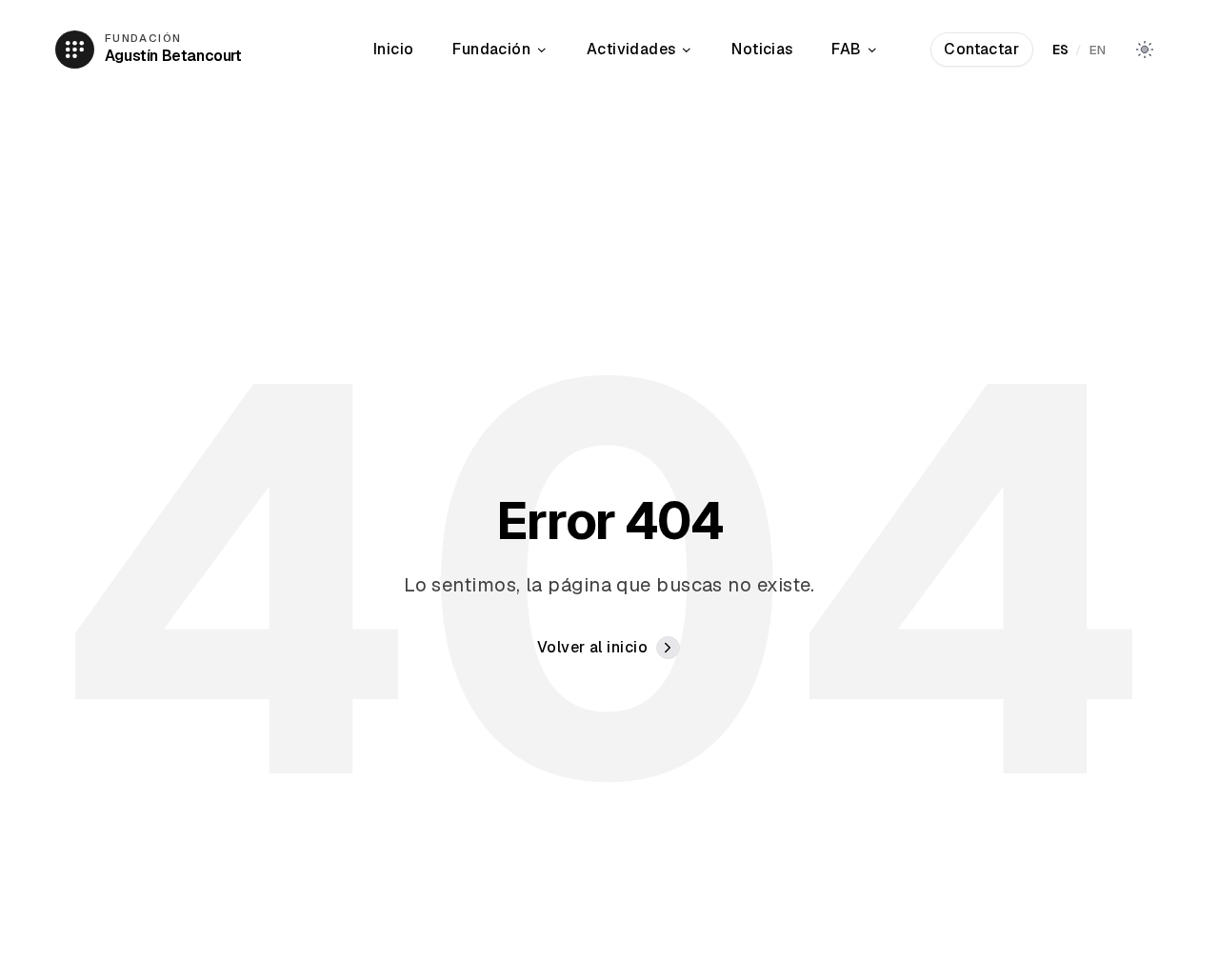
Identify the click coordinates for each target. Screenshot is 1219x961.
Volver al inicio (592, 647)
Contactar (981, 49)
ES (1060, 49)
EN (1098, 49)
